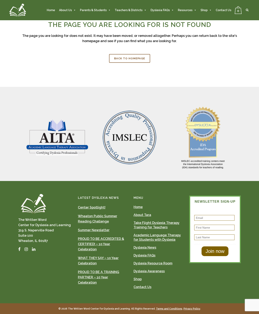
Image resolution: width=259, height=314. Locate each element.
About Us (65, 10)
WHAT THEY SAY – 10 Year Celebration (98, 260)
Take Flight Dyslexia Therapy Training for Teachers (156, 225)
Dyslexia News (145, 247)
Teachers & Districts (128, 10)
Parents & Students (93, 10)
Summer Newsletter (93, 230)
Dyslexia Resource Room (153, 263)
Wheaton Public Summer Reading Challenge (97, 218)
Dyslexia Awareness (149, 271)
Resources (185, 10)
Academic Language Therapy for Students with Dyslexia (157, 237)
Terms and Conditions (169, 308)
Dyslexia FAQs (160, 10)
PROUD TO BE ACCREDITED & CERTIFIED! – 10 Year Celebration (101, 244)
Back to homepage (129, 58)
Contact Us (223, 10)
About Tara (142, 215)
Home (51, 10)
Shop (204, 10)
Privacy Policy (192, 308)
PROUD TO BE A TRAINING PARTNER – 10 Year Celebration (98, 277)
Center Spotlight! (91, 207)
